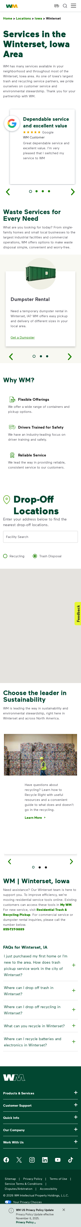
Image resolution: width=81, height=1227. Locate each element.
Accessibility (48, 1188)
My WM (65, 905)
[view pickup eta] (56, 5)
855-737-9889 (13, 929)
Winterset (54, 18)
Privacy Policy (25, 1222)
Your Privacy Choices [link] (27, 1202)
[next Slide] (73, 191)
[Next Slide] (70, 356)
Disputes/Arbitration (18, 1188)
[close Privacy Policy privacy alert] (63, 1209)
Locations (25, 18)
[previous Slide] (8, 191)
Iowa (40, 18)
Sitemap (10, 1178)
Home (9, 18)
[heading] (40, 965)
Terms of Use (58, 1178)
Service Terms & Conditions (23, 1183)
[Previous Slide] (11, 356)
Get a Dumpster (23, 337)
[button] (73, 6)
